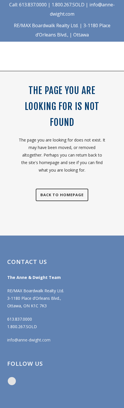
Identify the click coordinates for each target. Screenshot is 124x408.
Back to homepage (62, 194)
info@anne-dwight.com (28, 340)
